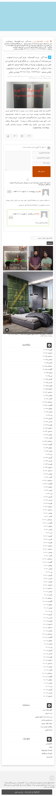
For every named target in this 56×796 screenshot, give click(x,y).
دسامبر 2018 (47, 627)
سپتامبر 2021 (47, 520)
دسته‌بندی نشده (46, 720)
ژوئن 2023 (48, 451)
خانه (47, 41)
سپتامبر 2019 (47, 598)
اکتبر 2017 (48, 670)
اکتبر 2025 (48, 363)
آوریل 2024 (47, 418)
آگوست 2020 (47, 562)
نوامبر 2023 (47, 435)
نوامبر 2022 (47, 474)
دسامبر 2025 (47, 356)
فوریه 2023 (47, 464)
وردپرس (49, 757)
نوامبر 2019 (47, 592)
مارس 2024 (48, 422)
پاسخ (9, 191)
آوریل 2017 (47, 690)
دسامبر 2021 (47, 510)
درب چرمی (33, 76)
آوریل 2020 (47, 575)
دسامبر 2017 (47, 663)
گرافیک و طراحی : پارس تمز (27, 792)
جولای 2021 (48, 526)
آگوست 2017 (47, 677)
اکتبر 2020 (48, 556)
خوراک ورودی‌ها (47, 750)
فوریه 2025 (47, 386)
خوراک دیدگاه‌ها (47, 753)
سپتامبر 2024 (47, 402)
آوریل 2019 (47, 614)
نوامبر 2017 (47, 667)
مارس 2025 (48, 382)
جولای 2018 (48, 641)
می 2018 (49, 647)
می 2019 (49, 611)
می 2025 (49, 376)
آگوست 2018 (47, 637)
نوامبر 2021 (47, 513)
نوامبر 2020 (47, 552)
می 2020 (49, 572)
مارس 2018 (48, 654)
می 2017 (49, 686)
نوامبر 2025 (47, 359)
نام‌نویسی (49, 744)
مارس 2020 (48, 578)
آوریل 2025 (47, 379)
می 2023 (49, 454)
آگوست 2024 (47, 405)
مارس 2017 (48, 693)
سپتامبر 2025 (47, 366)
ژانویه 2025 (47, 389)
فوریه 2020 (47, 582)
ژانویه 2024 (47, 428)
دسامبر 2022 (47, 471)
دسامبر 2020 (47, 549)
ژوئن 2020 (48, 569)
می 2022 (49, 493)
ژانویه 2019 (47, 624)
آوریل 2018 (47, 650)
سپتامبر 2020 (47, 559)
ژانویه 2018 (47, 660)
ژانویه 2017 (47, 696)
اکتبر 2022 (48, 477)
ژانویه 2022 (47, 507)
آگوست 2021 (47, 523)
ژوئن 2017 (48, 683)
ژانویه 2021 (47, 546)
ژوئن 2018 (48, 644)
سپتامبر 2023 (47, 441)
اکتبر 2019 (48, 595)
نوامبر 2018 (47, 631)
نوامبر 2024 (47, 395)
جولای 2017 (48, 680)
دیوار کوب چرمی (46, 723)
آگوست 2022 (47, 484)
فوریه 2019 (47, 621)
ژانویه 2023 (47, 467)
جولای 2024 (48, 409)
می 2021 (49, 533)
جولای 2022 (48, 487)
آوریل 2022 (47, 497)
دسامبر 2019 (47, 588)
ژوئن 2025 (48, 373)
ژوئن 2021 (48, 529)
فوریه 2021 (47, 543)
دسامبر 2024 (47, 392)
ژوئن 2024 (48, 412)
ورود (50, 747)
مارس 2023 (48, 461)
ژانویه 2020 (47, 585)
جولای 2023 (48, 448)
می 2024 (49, 415)
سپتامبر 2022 (47, 480)
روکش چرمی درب (41, 78)
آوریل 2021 (47, 536)
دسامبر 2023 (47, 431)
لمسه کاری (32, 78)
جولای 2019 (48, 605)
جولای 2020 (48, 565)
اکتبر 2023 (48, 438)
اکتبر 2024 (48, 399)
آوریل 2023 (47, 458)
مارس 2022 (48, 500)
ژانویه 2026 (47, 353)
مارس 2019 (48, 618)
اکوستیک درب (38, 41)
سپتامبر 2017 (47, 673)
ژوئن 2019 (48, 608)
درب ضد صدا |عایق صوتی (21, 76)
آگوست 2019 (47, 601)
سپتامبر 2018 (47, 634)
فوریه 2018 (47, 657)
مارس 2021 (48, 539)
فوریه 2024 (47, 425)
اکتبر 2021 (48, 516)
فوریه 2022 (47, 503)
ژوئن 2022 (48, 490)
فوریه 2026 (47, 350)
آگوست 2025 (47, 369)
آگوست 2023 (47, 444)
